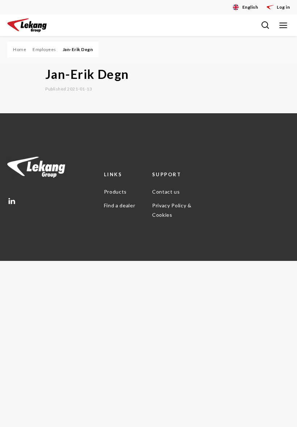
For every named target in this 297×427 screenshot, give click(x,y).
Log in (283, 7)
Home (19, 49)
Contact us (166, 192)
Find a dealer (119, 205)
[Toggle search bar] (265, 25)
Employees (44, 49)
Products (115, 192)
